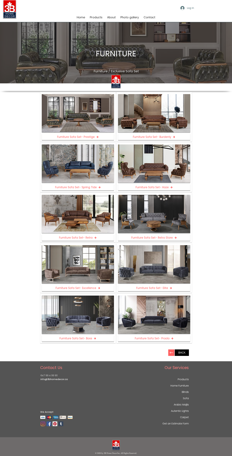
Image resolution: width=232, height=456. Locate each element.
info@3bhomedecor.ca (54, 379)
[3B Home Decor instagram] (43, 423)
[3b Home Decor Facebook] (49, 423)
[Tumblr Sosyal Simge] (61, 423)
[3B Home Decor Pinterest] (55, 423)
